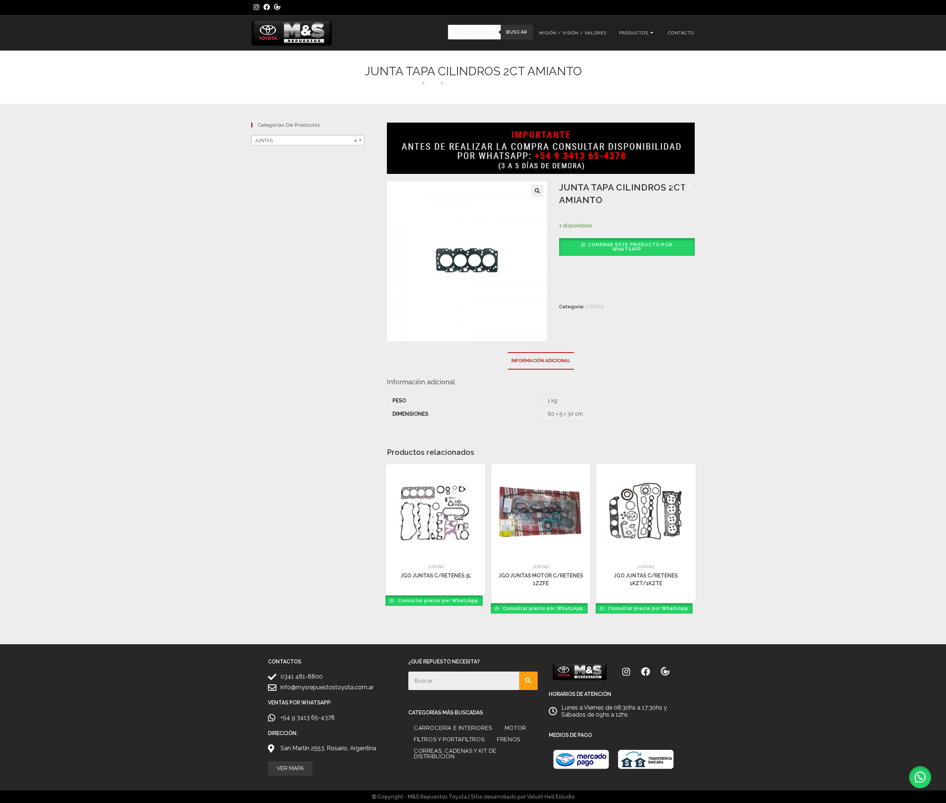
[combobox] (307, 140)
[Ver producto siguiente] (689, 186)
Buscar (516, 32)
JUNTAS (594, 306)
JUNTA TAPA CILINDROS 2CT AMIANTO (488, 82)
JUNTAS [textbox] (306, 140)
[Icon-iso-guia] (665, 671)
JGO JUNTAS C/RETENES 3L (436, 576)
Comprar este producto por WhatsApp (630, 247)
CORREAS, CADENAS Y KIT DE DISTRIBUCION (455, 754)
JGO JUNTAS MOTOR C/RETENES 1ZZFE (540, 579)
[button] (537, 191)
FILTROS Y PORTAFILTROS (449, 739)
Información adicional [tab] (540, 360)
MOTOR (515, 728)
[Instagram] (626, 671)
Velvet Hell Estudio (551, 797)
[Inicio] (417, 82)
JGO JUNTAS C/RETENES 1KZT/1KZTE (646, 579)
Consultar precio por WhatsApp (437, 600)
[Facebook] (645, 671)
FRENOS (508, 739)
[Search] (528, 681)
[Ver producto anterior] (676, 186)
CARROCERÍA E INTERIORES (453, 728)
